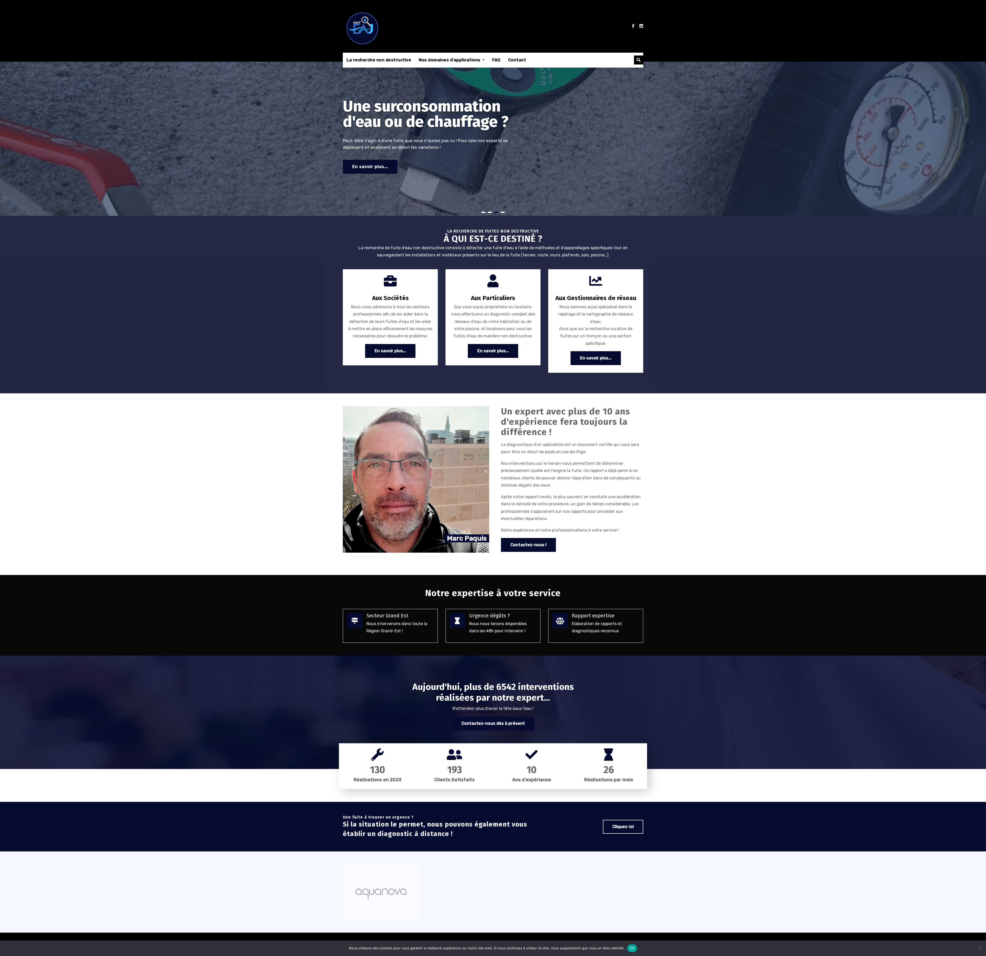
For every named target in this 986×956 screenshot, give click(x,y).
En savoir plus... (370, 166)
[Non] (979, 948)
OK (632, 948)
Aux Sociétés (390, 298)
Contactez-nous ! (528, 544)
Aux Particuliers (493, 298)
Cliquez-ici (623, 826)
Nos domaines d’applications (450, 60)
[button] (638, 59)
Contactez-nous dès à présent (493, 723)
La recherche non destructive (379, 60)
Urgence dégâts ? (489, 615)
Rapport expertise (593, 615)
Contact (517, 60)
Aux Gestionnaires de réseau (595, 298)
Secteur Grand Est (387, 615)
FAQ (496, 60)
